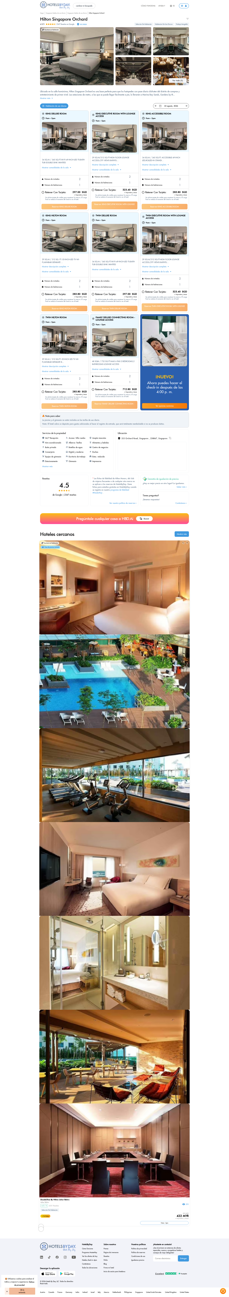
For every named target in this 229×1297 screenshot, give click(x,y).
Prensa (106, 1249)
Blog (105, 1264)
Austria (42, 1292)
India (77, 1292)
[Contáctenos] (223, 1291)
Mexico (106, 1292)
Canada (51, 1292)
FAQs (106, 1260)
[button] (184, 5)
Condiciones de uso (138, 1256)
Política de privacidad (139, 1249)
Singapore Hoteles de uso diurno (55, 13)
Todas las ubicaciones (89, 1268)
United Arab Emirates (154, 1292)
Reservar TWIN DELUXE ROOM (114, 308)
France (59, 1292)
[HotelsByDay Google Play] (67, 1274)
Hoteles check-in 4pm (89, 1260)
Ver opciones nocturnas (165, 406)
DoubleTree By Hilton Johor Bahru (54, 1199)
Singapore (139, 1292)
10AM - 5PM (164, 1223)
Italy (99, 1292)
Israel (92, 1292)
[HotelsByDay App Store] (48, 1274)
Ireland (85, 1292)
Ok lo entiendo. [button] (22, 1291)
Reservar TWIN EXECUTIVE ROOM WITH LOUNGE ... (164, 307)
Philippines (128, 1292)
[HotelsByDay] (55, 9)
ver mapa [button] (83, 24)
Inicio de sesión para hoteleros (114, 1271)
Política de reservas (138, 1252)
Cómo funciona (148, 6)
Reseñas (106, 1256)
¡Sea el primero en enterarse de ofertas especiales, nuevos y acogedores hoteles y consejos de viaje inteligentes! (168, 1250)
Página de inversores (111, 1252)
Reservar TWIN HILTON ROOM (64, 406)
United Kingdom (171, 1292)
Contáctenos (180, 503)
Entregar (183, 1258)
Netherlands (116, 1292)
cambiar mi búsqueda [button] (84, 6)
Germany (69, 1292)
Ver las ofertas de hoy (89, 1256)
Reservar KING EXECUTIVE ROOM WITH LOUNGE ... (114, 205)
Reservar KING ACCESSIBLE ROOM (164, 206)
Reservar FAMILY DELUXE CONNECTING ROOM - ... (114, 405)
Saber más (181, 487)
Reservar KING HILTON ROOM (64, 308)
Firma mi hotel (109, 1268)
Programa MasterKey (89, 1252)
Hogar (42, 13)
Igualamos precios (137, 1260)
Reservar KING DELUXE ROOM (64, 206)
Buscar (146, 518)
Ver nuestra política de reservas (122, 503)
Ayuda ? (161, 6)
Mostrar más (182, 534)
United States (184, 1292)
